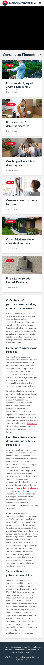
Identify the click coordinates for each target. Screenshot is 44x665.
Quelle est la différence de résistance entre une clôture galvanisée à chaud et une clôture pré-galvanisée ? (22, 27)
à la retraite (32, 423)
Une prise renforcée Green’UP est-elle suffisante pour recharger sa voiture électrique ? (21, 284)
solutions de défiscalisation (26, 488)
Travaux (21, 15)
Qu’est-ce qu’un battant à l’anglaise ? (21, 202)
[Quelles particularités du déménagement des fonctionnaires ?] (22, 147)
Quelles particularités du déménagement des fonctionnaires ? (21, 165)
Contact (25, 659)
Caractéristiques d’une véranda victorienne (20, 241)
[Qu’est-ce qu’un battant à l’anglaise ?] (22, 186)
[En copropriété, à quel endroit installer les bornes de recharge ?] (22, 69)
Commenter (29, 41)
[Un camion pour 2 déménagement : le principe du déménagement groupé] (22, 108)
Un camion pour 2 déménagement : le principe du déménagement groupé (20, 128)
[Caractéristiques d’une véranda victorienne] (22, 225)
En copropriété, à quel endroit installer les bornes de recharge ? (19, 87)
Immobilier (10, 104)
